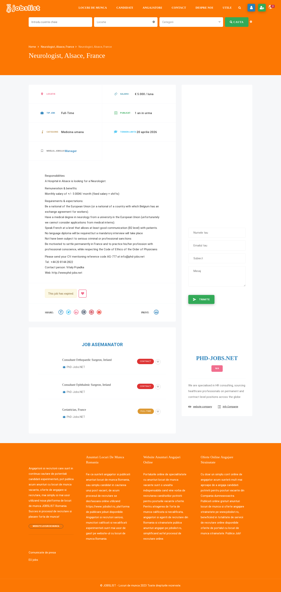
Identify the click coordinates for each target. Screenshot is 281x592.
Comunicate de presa (42, 552)
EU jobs (33, 560)
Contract (145, 361)
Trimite (204, 299)
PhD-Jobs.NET (76, 367)
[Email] (99, 313)
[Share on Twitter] (69, 313)
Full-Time (145, 411)
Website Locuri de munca (46, 526)
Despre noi (204, 7)
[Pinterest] (92, 313)
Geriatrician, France (74, 409)
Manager (71, 151)
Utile (227, 7)
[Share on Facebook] (61, 313)
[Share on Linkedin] (77, 313)
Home (33, 46)
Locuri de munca (93, 7)
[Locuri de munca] (23, 7)
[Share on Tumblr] (84, 313)
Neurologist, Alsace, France (57, 46)
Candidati (124, 7)
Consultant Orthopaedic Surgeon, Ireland (87, 359)
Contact (179, 7)
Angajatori (152, 7)
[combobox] (126, 21)
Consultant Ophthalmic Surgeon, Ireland (86, 384)
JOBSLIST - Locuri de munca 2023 (125, 585)
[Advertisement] (217, 154)
